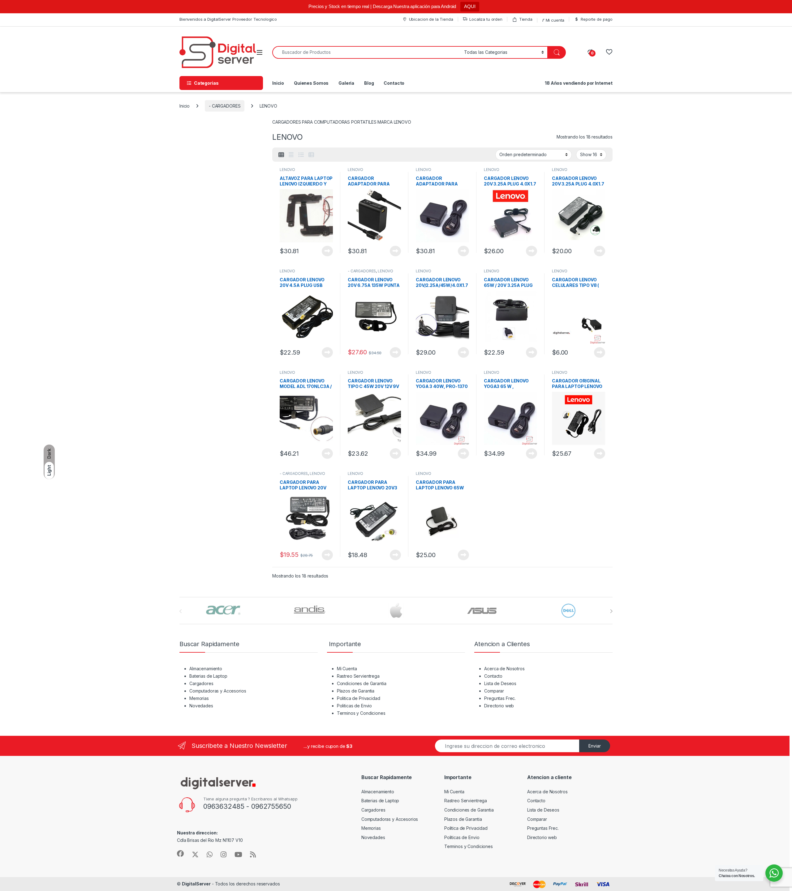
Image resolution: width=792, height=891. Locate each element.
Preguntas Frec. (500, 698)
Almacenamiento (205, 668)
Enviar (594, 745)
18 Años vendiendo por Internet (579, 83)
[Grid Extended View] (291, 155)
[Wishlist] (609, 52)
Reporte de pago (597, 19)
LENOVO (287, 169)
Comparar (494, 690)
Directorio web (499, 705)
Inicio (278, 83)
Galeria (346, 83)
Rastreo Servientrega (358, 676)
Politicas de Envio (354, 705)
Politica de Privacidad (358, 698)
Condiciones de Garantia (361, 683)
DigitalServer (196, 883)
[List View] (301, 155)
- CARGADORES (224, 106)
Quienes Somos (311, 83)
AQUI (469, 6)
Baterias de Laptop (208, 676)
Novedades (201, 705)
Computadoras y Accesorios (217, 690)
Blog (369, 83)
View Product (325, 251)
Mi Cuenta (347, 668)
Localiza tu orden (485, 19)
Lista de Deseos (500, 683)
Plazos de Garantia (355, 690)
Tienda (525, 19)
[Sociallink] (180, 853)
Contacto (394, 83)
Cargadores (201, 683)
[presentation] (611, 611)
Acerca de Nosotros (504, 668)
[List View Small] (311, 155)
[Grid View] (281, 155)
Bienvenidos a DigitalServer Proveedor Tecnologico (228, 19)
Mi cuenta (555, 20)
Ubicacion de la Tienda (431, 19)
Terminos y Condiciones (361, 713)
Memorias (199, 698)
